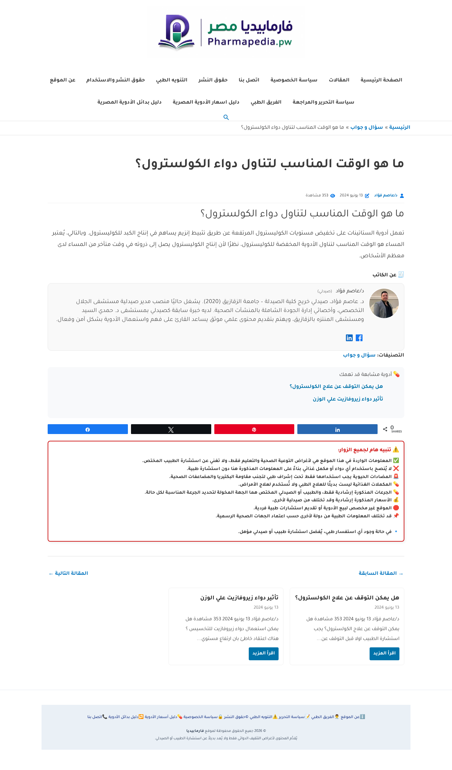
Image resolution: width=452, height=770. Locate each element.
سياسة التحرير (294, 717)
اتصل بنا (249, 80)
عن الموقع (62, 80)
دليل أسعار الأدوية (163, 717)
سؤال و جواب (359, 355)
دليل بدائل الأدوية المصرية (129, 102)
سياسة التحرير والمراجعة (324, 102)
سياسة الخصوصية (294, 80)
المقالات (339, 80)
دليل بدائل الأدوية (126, 717)
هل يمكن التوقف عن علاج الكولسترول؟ (336, 387)
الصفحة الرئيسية (381, 80)
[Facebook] (359, 340)
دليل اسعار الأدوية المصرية (206, 102)
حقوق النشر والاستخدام (115, 80)
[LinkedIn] (349, 340)
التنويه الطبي (172, 80)
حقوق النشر (213, 80)
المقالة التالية (68, 574)
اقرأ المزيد (384, 653)
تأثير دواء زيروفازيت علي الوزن (348, 399)
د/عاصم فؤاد (386, 196)
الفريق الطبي (266, 102)
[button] (226, 117)
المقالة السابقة (381, 574)
